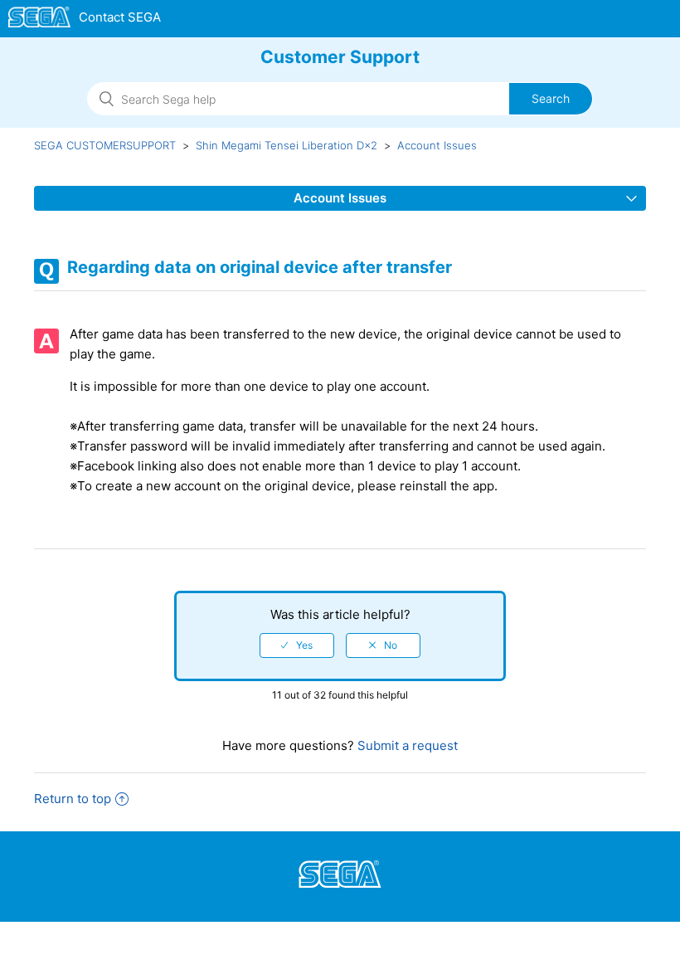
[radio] (297, 645)
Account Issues (437, 145)
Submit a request (406, 745)
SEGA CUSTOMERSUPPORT (105, 145)
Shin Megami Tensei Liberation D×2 (286, 145)
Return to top (72, 798)
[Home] (85, 20)
